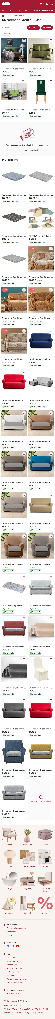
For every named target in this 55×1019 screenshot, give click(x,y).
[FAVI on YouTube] (17, 946)
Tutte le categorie (41, 10)
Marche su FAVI (13, 965)
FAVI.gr (33, 1012)
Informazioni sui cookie (17, 982)
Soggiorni (27, 889)
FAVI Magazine (13, 972)
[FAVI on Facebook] (8, 946)
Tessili (24, 10)
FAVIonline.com (10, 1001)
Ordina (35, 28)
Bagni (10, 889)
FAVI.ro (30, 1009)
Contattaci (11, 932)
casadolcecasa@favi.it (18, 928)
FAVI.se (7, 1012)
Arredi (4, 10)
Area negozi (12, 975)
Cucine (45, 867)
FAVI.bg (26, 1012)
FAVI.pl (23, 1009)
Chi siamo (11, 958)
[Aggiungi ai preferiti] (24, 40)
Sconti (45, 913)
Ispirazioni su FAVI (15, 968)
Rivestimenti (18, 15)
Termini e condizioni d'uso (18, 979)
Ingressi (27, 913)
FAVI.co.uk (16, 1012)
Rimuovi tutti (22, 150)
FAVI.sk (15, 1009)
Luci (31, 10)
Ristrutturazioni (28, 867)
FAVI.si (41, 1012)
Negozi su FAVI (13, 961)
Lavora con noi (13, 935)
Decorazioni (14, 10)
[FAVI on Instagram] (12, 946)
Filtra (48, 28)
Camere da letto (45, 890)
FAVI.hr (46, 1009)
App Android (14, 993)
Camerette (9, 913)
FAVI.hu (38, 1009)
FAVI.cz (7, 1009)
